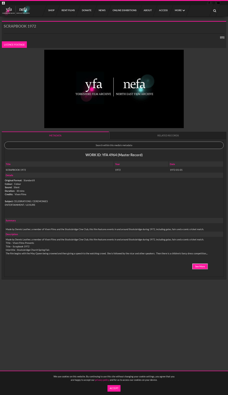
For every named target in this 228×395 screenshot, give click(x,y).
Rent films (68, 10)
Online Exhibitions (125, 10)
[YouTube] (218, 3)
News (102, 10)
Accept (114, 388)
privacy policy (102, 379)
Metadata (55, 135)
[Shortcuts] (222, 37)
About (148, 10)
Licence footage (14, 44)
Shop (51, 10)
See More (200, 266)
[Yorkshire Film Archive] (16, 10)
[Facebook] (209, 3)
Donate (87, 10)
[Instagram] (214, 3)
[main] (114, 158)
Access (163, 10)
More (178, 10)
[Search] (215, 10)
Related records (168, 135)
